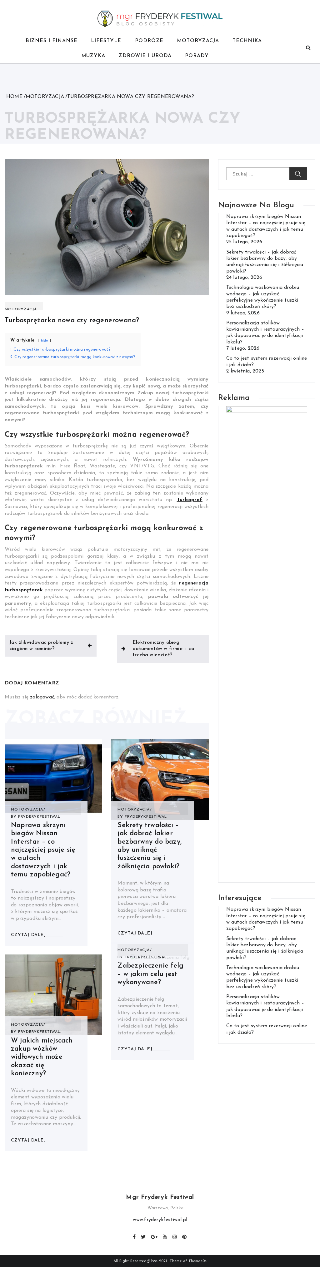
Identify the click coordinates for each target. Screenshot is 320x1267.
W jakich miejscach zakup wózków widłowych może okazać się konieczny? (42, 1057)
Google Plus (154, 1236)
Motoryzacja (198, 40)
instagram (175, 1236)
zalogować (42, 697)
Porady (197, 55)
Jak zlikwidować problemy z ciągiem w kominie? (41, 645)
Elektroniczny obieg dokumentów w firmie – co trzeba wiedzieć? (163, 649)
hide (44, 341)
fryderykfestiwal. (39, 1032)
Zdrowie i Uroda (145, 55)
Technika (247, 40)
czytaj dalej (28, 935)
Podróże (149, 40)
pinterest (184, 1236)
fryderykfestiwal (39, 817)
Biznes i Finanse (52, 40)
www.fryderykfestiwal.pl (160, 1219)
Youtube (165, 1236)
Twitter (143, 1236)
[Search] (308, 48)
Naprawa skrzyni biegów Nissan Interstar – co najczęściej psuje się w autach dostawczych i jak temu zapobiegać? (43, 850)
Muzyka (93, 55)
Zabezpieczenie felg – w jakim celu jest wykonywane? (150, 974)
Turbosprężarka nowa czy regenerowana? (72, 320)
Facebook (134, 1236)
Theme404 (197, 1261)
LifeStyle (106, 40)
